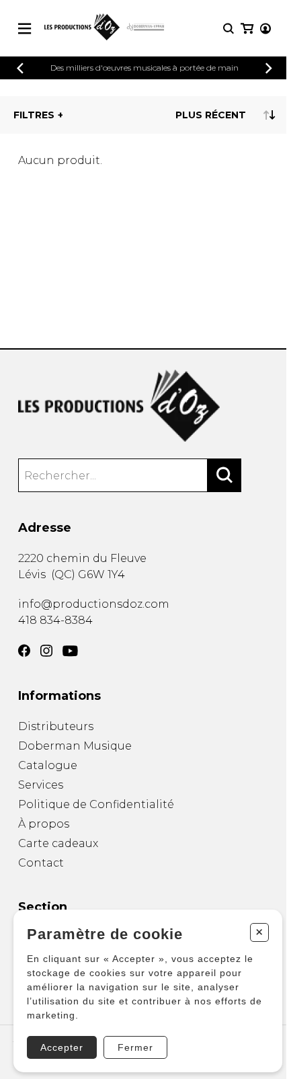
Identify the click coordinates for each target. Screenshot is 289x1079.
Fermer (135, 1047)
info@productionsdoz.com (93, 604)
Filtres (33, 115)
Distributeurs (55, 726)
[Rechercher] (224, 475)
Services (40, 784)
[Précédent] (20, 68)
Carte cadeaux (58, 843)
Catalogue (47, 765)
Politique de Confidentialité (96, 804)
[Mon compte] (265, 28)
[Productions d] (144, 406)
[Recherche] (228, 28)
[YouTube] (70, 651)
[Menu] (24, 28)
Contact (41, 862)
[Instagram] (46, 650)
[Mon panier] (247, 28)
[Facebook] (24, 650)
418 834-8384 (55, 620)
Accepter (61, 1047)
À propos (43, 823)
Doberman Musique (75, 746)
